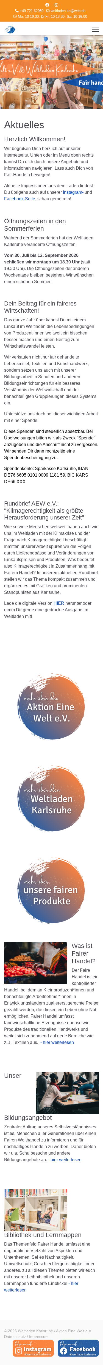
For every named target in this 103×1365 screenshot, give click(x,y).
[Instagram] (56, 5)
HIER (58, 603)
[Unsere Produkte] (51, 891)
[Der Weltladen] (51, 799)
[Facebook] (47, 5)
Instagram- (73, 192)
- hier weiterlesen (57, 1042)
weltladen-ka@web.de (68, 11)
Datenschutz (15, 1336)
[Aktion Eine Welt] (51, 707)
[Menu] (95, 30)
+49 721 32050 (31, 11)
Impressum (39, 1336)
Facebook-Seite (19, 198)
